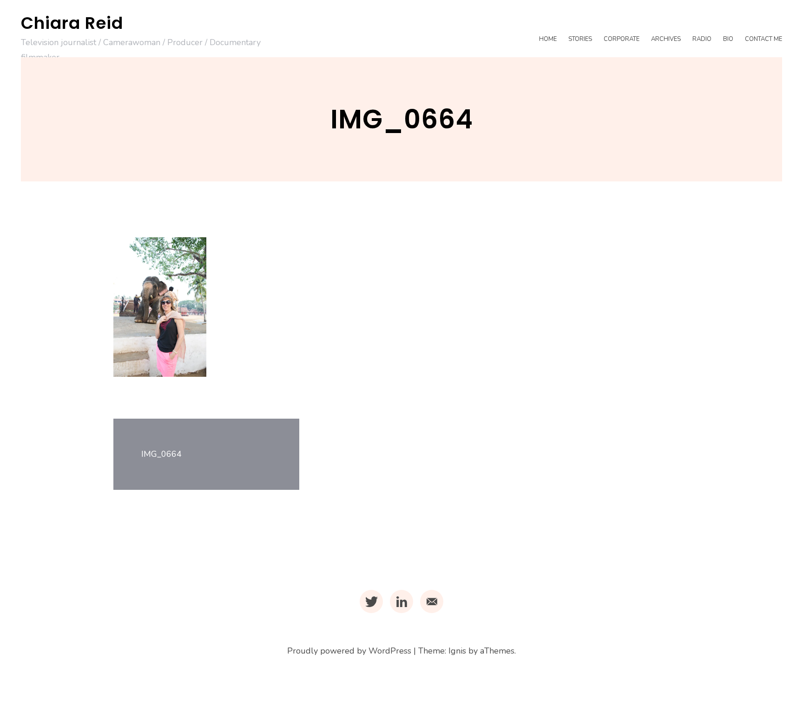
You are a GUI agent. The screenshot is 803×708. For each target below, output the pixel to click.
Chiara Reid (72, 23)
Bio (728, 39)
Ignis (457, 650)
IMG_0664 (161, 454)
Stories (580, 39)
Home (548, 39)
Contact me (763, 39)
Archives (666, 39)
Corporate (621, 39)
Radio (701, 39)
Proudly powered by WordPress (349, 650)
